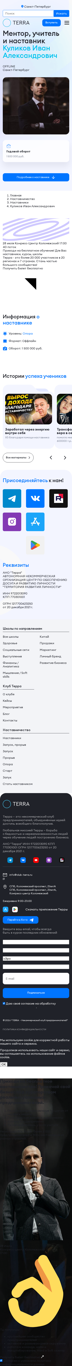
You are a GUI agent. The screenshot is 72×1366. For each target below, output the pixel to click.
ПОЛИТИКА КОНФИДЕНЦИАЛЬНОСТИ (24, 1029)
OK (3, 1064)
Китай (44, 636)
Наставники (12, 738)
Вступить (51, 22)
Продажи (47, 643)
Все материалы (16, 457)
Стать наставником (17, 784)
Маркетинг (48, 650)
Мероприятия (13, 707)
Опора (8, 764)
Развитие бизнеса (53, 663)
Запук (7, 777)
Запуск (8, 751)
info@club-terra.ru (20, 874)
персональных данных (19, 1007)
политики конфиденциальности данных (25, 1362)
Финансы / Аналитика (11, 664)
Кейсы (7, 700)
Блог (6, 714)
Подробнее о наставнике (33, 177)
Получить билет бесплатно (20, 1357)
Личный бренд (50, 656)
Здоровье (10, 643)
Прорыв (9, 757)
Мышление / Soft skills (15, 674)
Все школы (10, 636)
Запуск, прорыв (14, 744)
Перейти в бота (17, 919)
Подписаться (36, 993)
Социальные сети (16, 650)
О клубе (8, 694)
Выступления (12, 656)
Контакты (10, 720)
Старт (7, 770)
